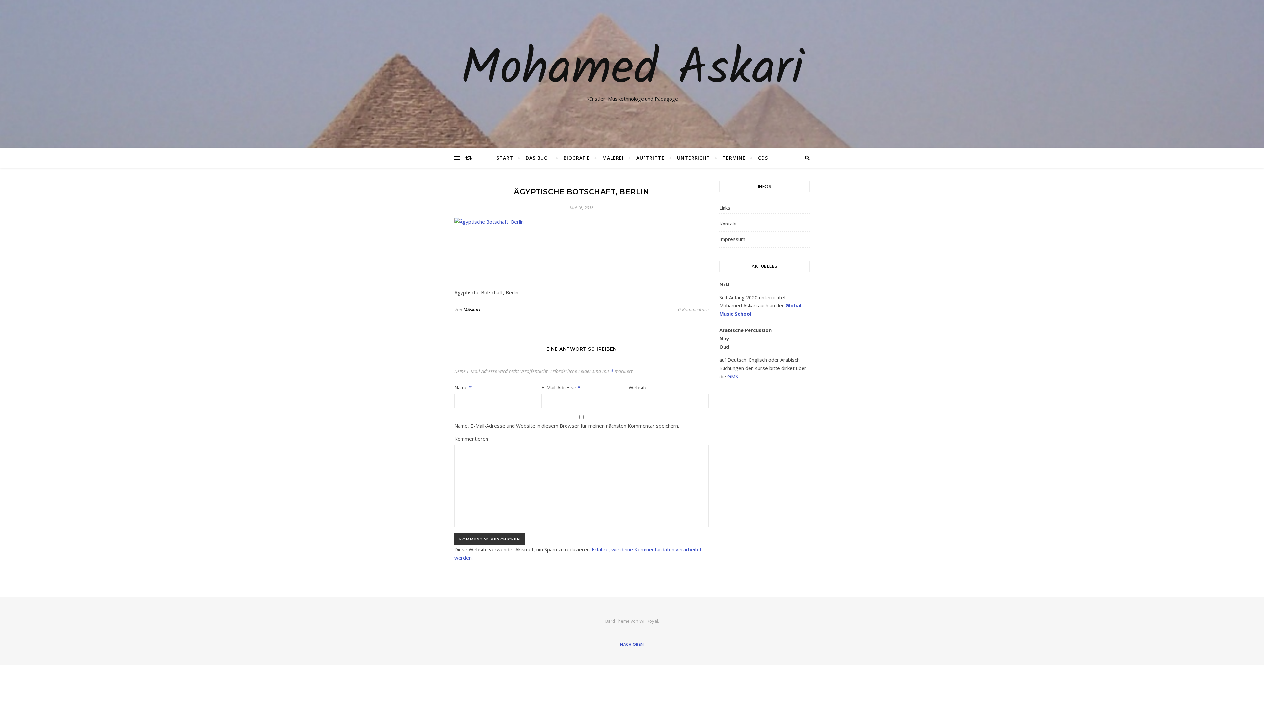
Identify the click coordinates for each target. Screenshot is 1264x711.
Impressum (732, 239)
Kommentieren (471, 438)
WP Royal (648, 621)
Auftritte (650, 158)
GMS (732, 376)
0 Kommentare (693, 309)
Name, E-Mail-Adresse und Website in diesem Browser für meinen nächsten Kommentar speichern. (566, 425)
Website (638, 387)
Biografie (577, 158)
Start (504, 158)
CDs (763, 158)
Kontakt (728, 223)
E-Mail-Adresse (560, 387)
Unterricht (693, 158)
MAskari (471, 309)
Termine (734, 158)
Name (463, 387)
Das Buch (538, 158)
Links (724, 207)
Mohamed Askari (632, 70)
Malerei (613, 158)
